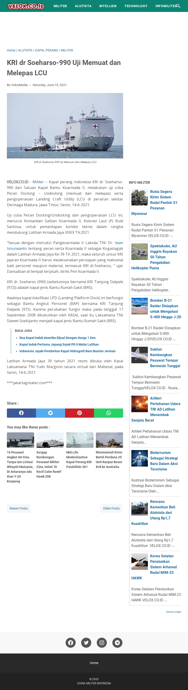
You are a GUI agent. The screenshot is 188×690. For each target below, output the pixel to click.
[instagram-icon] (102, 643)
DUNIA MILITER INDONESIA (94, 683)
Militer (38, 181)
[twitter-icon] (86, 643)
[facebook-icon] (71, 643)
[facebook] (21, 413)
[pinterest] (79, 413)
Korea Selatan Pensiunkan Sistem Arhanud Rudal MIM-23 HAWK (154, 567)
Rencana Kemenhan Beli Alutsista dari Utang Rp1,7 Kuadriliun (153, 512)
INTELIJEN (108, 6)
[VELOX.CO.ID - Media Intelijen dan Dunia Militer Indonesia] (26, 6)
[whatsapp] (108, 413)
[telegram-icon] (117, 643)
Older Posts (111, 508)
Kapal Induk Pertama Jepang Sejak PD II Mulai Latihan (59, 344)
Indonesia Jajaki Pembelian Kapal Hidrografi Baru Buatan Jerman (67, 351)
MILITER (60, 6)
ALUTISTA (83, 6)
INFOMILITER (166, 6)
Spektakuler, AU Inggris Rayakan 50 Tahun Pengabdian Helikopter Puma (154, 257)
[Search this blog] (178, 6)
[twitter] (50, 413)
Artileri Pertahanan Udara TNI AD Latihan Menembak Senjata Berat (155, 409)
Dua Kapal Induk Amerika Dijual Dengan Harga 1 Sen (57, 338)
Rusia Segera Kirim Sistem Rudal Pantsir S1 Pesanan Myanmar (154, 202)
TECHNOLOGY (136, 6)
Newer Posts (19, 508)
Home (94, 663)
